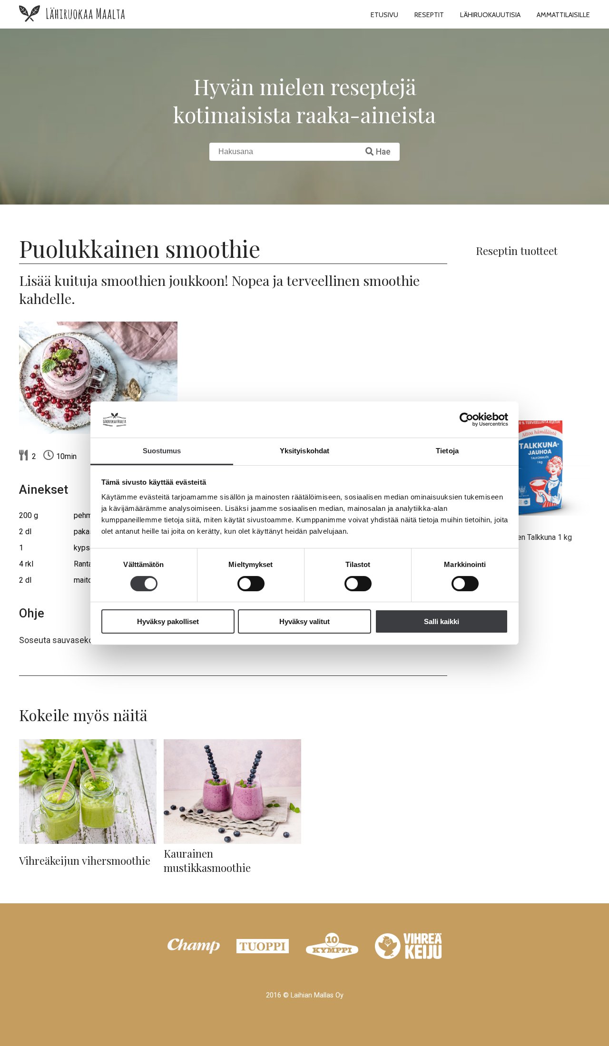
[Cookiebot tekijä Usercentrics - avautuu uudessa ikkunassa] (466, 419)
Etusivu (384, 14)
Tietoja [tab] (447, 451)
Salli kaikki (441, 621)
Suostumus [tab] (162, 451)
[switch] (251, 583)
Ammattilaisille (563, 14)
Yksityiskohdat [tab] (304, 451)
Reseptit (429, 14)
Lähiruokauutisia (490, 14)
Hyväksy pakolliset (168, 621)
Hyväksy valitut (304, 621)
